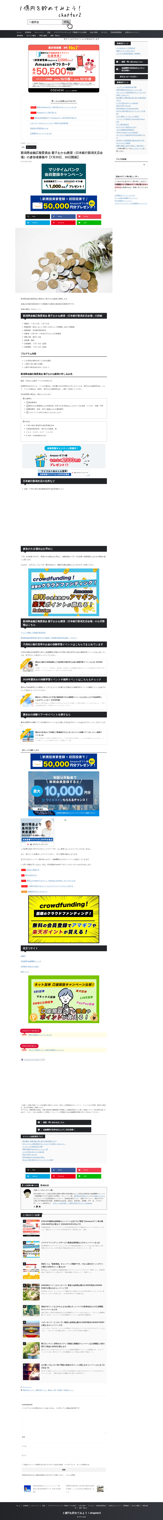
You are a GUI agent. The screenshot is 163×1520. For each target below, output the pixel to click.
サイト (24, 1455)
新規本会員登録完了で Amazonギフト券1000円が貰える (55, 118)
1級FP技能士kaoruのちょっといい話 (35, 1149)
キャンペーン (39, 32)
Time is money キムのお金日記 (127, 132)
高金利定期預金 (116, 32)
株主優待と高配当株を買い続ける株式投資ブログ (39, 1141)
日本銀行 (60, 1390)
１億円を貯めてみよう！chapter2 (81, 1512)
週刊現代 (77, 1196)
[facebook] (37, 1207)
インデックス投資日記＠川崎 (32, 1146)
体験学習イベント (41, 1390)
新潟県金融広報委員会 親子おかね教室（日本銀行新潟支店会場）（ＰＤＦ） (49, 638)
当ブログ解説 (31, 35)
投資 (48, 32)
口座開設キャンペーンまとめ (41, 133)
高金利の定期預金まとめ (39, 128)
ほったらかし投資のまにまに (126, 127)
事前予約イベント (29, 1390)
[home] (40, 1207)
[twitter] (35, 1207)
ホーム (19, 32)
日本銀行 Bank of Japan (30, 966)
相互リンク (25, 972)
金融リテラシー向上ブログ (125, 51)
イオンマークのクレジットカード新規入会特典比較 (49, 123)
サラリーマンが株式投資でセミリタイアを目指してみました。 (44, 1144)
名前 (23, 1437)
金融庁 (23, 956)
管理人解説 (43, 35)
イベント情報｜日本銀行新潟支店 (33, 633)
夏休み (50, 1390)
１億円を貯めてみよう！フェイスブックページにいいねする (50, 886)
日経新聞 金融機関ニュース (31, 961)
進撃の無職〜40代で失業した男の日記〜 (130, 146)
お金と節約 (94, 32)
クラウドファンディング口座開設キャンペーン (131, 203)
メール (24, 1446)
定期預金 (28, 32)
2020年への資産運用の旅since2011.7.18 (130, 140)
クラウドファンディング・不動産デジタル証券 (70, 32)
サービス (104, 32)
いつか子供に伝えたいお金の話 (33, 1152)
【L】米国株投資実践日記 (125, 130)
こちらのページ (137, 148)
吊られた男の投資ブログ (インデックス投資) (37, 1160)
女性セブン (85, 1196)
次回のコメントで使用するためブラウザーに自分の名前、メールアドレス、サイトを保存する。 (57, 1464)
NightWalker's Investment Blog (33, 1157)
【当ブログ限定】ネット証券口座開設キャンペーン (46, 1050)
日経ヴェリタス (99, 1196)
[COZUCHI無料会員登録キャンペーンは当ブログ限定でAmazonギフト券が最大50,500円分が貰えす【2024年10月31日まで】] (64, 68)
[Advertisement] (39, 1081)
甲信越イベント (69, 1390)
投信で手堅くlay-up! (29, 1154)
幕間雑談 (20, 35)
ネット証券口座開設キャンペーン (126, 198)
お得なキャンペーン (132, 32)
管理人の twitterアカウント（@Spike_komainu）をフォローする (51, 881)
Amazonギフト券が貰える (47, 112)
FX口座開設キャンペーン (123, 201)
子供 (54, 1390)
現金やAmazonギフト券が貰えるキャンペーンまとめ (57, 107)
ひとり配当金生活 (122, 124)
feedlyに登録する (32, 870)
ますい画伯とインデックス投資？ (128, 116)
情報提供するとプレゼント (38, 891)
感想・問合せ (55, 35)
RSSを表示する (31, 875)
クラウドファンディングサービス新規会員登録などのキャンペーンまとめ (70, 1242)
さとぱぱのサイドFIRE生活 (125, 48)
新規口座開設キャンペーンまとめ (40, 1035)
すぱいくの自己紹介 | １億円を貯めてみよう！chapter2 (72, 1203)
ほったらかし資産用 (123, 143)
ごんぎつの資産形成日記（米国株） (128, 53)
